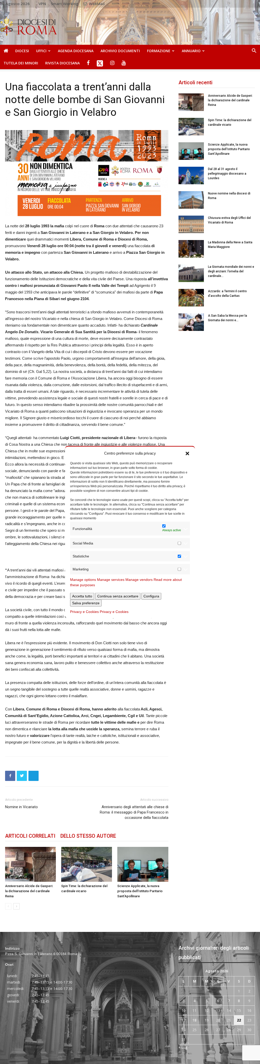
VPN (42, 3)
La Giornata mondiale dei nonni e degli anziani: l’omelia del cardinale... (231, 271)
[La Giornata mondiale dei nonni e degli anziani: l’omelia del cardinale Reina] (191, 273)
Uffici (41, 50)
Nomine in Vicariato (21, 807)
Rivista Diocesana (62, 63)
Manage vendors (139, 580)
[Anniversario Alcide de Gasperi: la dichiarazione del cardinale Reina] (30, 864)
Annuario (191, 50)
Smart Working (64, 3)
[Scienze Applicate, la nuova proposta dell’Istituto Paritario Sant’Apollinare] (142, 864)
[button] (187, 453)
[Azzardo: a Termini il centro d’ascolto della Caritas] (191, 297)
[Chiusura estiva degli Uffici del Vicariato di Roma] (191, 224)
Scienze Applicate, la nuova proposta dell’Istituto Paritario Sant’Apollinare (139, 891)
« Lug (182, 1047)
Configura (151, 596)
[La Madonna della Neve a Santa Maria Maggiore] (191, 249)
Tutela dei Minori (21, 63)
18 (194, 1020)
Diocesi (22, 50)
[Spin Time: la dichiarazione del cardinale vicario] (86, 864)
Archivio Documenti (120, 50)
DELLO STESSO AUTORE (88, 836)
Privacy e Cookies (84, 612)
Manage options (83, 580)
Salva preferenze (86, 603)
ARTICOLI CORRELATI (30, 836)
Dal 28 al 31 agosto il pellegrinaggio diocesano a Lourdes (227, 173)
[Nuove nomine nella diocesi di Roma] (191, 200)
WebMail (96, 3)
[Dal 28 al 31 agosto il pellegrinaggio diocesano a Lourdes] (191, 175)
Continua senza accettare (117, 596)
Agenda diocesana (75, 50)
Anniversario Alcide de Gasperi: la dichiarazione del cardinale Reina (29, 891)
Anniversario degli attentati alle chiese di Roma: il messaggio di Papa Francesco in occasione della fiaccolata (134, 812)
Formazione (158, 50)
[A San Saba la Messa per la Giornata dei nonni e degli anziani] (191, 322)
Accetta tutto (82, 596)
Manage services (110, 580)
